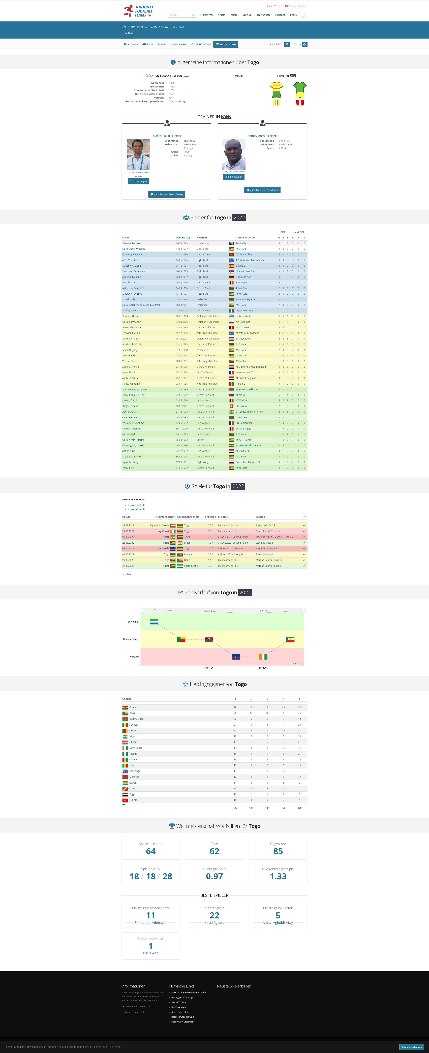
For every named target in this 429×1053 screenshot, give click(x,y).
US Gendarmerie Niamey (249, 411)
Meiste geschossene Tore (151, 908)
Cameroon (135, 730)
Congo (133, 788)
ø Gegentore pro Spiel (278, 869)
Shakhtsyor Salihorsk (247, 389)
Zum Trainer (168, 194)
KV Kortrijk (241, 400)
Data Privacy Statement (182, 1021)
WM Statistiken (227, 44)
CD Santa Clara (244, 254)
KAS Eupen (242, 282)
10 (235, 788)
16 (235, 753)
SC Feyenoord (243, 338)
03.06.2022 (128, 554)
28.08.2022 (128, 542)
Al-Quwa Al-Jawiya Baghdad (251, 366)
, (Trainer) (166, 136)
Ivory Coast (135, 747)
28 (235, 707)
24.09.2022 (128, 531)
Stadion (260, 516)
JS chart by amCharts (294, 663)
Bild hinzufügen (138, 181)
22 (235, 718)
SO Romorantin (244, 422)
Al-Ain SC (241, 394)
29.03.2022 (128, 560)
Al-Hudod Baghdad (246, 378)
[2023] (305, 44)
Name (126, 237)
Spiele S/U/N (150, 869)
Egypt (132, 794)
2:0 (209, 548)
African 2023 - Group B (230, 548)
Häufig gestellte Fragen (182, 997)
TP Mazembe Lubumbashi (250, 260)
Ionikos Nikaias (244, 316)
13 (235, 765)
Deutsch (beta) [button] (296, 6)
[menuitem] (222, 610)
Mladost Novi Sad (245, 271)
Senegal (133, 724)
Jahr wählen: (275, 44)
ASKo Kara (241, 288)
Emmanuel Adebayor (151, 922)
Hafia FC (240, 383)
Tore (214, 844)
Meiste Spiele (214, 908)
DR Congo (135, 770)
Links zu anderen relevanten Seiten (189, 992)
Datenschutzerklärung (182, 1016)
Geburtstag (183, 237)
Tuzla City (241, 243)
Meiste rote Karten (151, 938)
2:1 (209, 531)
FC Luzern (241, 406)
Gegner (126, 698)
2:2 (209, 525)
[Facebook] (304, 15)
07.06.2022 (128, 548)
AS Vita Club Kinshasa (247, 332)
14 (235, 759)
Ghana (132, 707)
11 (235, 782)
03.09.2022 (128, 536)
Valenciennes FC (244, 372)
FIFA (304, 516)
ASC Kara (241, 248)
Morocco (134, 776)
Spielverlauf (180, 44)
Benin (132, 713)
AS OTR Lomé (243, 439)
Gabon (133, 782)
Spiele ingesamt (151, 844)
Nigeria (133, 753)
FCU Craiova (242, 327)
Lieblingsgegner (202, 44)
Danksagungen (179, 1007)
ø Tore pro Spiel (214, 869)
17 (235, 742)
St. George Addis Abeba (248, 445)
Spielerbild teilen (180, 1012)
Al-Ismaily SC (243, 450)
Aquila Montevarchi (246, 310)
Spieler (149, 44)
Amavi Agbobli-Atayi (278, 922)
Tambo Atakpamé (245, 299)
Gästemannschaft (188, 516)
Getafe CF (241, 265)
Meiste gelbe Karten (278, 908)
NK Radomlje (243, 321)
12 (235, 776)
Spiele (163, 44)
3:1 (209, 536)
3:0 (209, 565)
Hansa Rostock (244, 276)
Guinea (133, 759)
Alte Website (275, 6)
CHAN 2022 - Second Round (233, 536)
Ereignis (223, 516)
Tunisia (133, 799)
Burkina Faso (136, 718)
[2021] (287, 44)
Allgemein (132, 44)
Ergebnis (210, 516)
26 (235, 713)
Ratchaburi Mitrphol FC (248, 462)
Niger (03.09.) (136, 509)
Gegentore (278, 844)
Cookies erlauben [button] (412, 1047)
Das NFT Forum (178, 1002)
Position (202, 237)
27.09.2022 (128, 525)
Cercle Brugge (243, 428)
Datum (126, 516)
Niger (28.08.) (136, 505)
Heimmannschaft (165, 516)
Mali (131, 765)
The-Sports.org (177, 101)
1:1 (209, 560)
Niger (132, 736)
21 (235, 724)
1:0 (209, 542)
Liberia (133, 742)
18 (235, 736)
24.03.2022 (128, 565)
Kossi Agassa (214, 922)
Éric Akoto (151, 953)
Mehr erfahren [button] (111, 1046)
